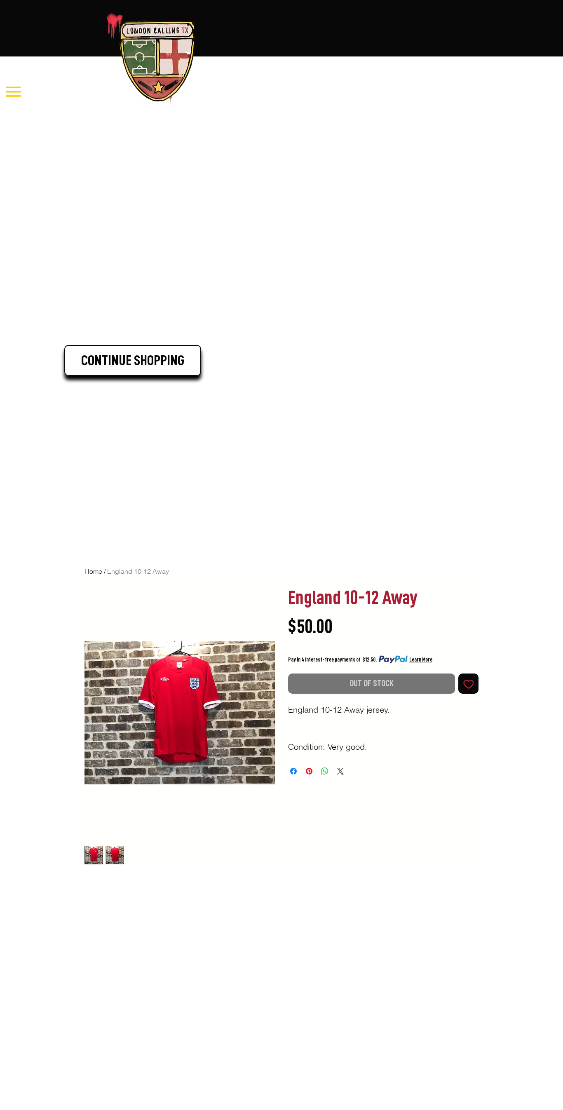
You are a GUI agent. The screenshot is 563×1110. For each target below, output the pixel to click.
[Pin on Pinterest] (309, 771)
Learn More (420, 659)
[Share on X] (340, 771)
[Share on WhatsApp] (325, 771)
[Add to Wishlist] (468, 684)
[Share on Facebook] (293, 771)
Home (93, 571)
